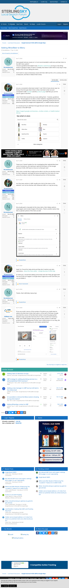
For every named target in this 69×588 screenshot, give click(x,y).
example (29, 91)
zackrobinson (59, 380)
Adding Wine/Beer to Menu (13, 47)
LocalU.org (44, 2)
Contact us (11, 578)
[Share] (64, 58)
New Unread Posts (13, 28)
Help (39, 578)
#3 (59, 160)
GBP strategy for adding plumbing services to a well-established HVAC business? (22, 380)
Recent (26, 24)
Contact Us (64, 2)
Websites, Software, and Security (13, 498)
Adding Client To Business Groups (18, 373)
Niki (8, 400)
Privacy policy (33, 578)
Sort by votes (63, 80)
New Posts (19, 24)
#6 (59, 265)
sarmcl (61, 375)
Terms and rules (25, 578)
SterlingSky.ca (34, 2)
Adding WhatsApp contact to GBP (17, 404)
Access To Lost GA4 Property (13, 494)
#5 (59, 203)
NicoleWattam (6, 50)
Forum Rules (4, 28)
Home (4, 24)
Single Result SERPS (10, 472)
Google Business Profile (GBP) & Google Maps (29, 375)
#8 (59, 307)
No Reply (32, 24)
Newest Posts (9, 469)
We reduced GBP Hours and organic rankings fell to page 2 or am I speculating (18, 479)
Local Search (8, 475)
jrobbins (9, 391)
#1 (66, 58)
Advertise (17, 578)
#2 (59, 84)
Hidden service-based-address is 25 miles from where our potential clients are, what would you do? (19, 518)
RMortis (9, 375)
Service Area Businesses (11, 524)
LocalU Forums (41, 24)
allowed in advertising (44, 66)
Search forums (22, 28)
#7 (59, 289)
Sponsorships (54, 2)
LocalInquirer (10, 382)
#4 (59, 179)
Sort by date (55, 80)
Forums (12, 24)
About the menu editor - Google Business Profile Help (39, 271)
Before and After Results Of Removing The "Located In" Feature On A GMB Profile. (17, 487)
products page (41, 91)
